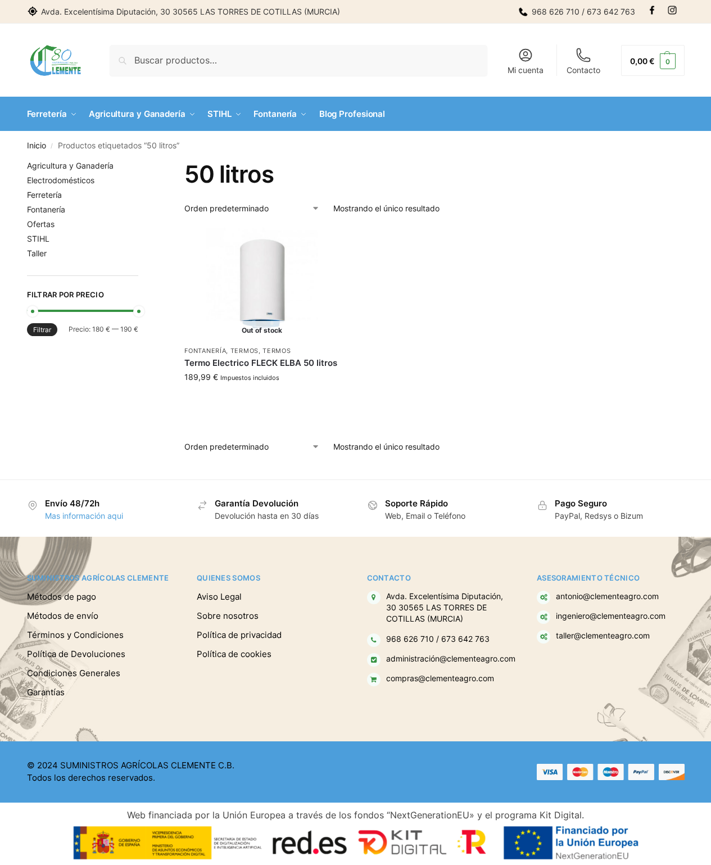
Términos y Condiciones (75, 634)
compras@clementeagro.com (440, 678)
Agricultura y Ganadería (70, 165)
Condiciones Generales (73, 673)
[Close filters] (141, 167)
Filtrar (42, 329)
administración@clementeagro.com (450, 658)
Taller (37, 253)
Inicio (36, 145)
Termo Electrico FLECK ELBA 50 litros (260, 362)
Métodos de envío (62, 615)
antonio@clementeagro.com (607, 596)
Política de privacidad (239, 634)
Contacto (583, 70)
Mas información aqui (84, 515)
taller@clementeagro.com (603, 635)
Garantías (46, 692)
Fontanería (205, 351)
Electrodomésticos (60, 180)
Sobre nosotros (228, 615)
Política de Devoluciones (76, 654)
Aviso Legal (219, 596)
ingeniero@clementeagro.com (610, 616)
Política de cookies (234, 654)
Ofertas (41, 224)
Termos (244, 351)
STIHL (38, 238)
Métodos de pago (61, 596)
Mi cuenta (526, 70)
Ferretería (44, 195)
